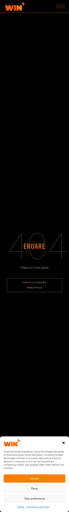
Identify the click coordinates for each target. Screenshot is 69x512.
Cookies (20, 507)
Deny (34, 488)
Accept (34, 478)
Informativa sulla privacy (38, 507)
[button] (63, 443)
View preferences (34, 498)
